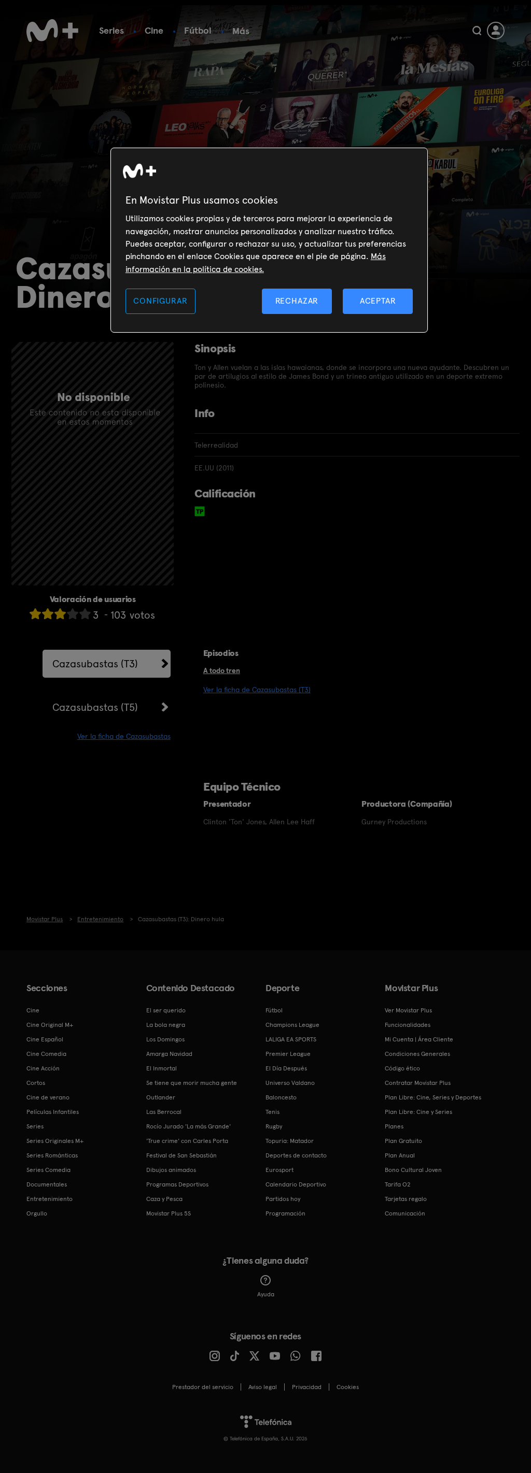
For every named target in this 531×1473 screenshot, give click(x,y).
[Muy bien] (85, 613)
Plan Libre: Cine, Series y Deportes (433, 1097)
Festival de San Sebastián (181, 1155)
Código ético (402, 1068)
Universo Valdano (290, 1082)
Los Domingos (165, 1039)
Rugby (274, 1126)
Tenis (273, 1112)
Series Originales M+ (54, 1141)
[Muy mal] (35, 613)
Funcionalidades (407, 1024)
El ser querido (166, 1010)
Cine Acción (43, 1068)
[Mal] (47, 613)
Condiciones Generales (417, 1053)
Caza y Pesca (164, 1199)
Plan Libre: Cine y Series (418, 1112)
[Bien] (72, 613)
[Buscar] (476, 30)
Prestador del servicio (202, 1387)
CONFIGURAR (160, 301)
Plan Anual (400, 1155)
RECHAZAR (297, 301)
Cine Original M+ (49, 1024)
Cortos (35, 1082)
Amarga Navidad (169, 1053)
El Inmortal (161, 1068)
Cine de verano (47, 1097)
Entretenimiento (49, 1199)
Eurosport (280, 1170)
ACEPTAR (378, 301)
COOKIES (348, 1387)
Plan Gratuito (403, 1141)
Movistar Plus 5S (168, 1213)
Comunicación (405, 1213)
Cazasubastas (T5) (95, 707)
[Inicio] (52, 30)
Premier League (288, 1053)
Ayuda (265, 1294)
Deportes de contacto (296, 1155)
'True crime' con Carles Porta (187, 1141)
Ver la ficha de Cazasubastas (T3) (257, 689)
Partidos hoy (283, 1199)
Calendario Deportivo (296, 1184)
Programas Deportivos (177, 1184)
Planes (394, 1126)
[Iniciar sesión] (496, 30)
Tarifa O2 (398, 1184)
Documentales (46, 1184)
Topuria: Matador (290, 1141)
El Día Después (286, 1068)
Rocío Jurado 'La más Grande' (188, 1126)
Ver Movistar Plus (408, 1010)
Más (240, 31)
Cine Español (44, 1039)
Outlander (160, 1097)
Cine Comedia (46, 1053)
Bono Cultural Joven (413, 1170)
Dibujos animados (171, 1170)
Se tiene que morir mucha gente (191, 1082)
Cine (154, 30)
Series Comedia (48, 1170)
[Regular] (60, 613)
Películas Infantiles (52, 1112)
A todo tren (221, 670)
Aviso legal (262, 1387)
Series (111, 30)
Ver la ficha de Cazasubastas (124, 736)
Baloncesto (281, 1097)
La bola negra (165, 1024)
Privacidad (307, 1387)
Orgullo (36, 1213)
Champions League (292, 1024)
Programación (285, 1213)
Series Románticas (52, 1155)
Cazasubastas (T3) (95, 663)
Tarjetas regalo (406, 1199)
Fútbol (198, 30)
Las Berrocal (163, 1112)
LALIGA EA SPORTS (291, 1039)
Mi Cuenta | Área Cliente (419, 1039)
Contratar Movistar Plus (418, 1082)
